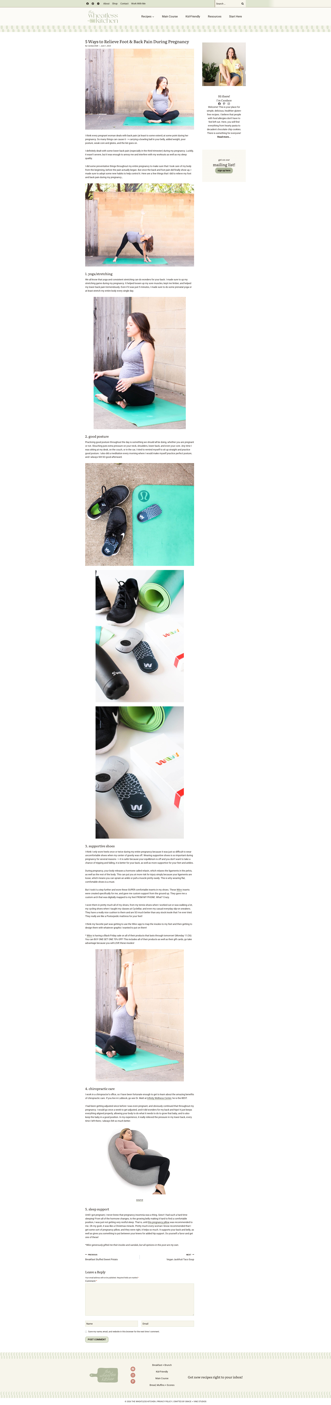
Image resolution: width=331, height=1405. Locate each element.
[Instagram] (98, 3)
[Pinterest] (93, 3)
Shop (115, 3)
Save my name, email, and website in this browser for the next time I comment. (124, 1331)
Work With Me (138, 3)
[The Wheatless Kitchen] (102, 16)
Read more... (224, 136)
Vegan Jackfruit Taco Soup (180, 1257)
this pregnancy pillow (159, 1222)
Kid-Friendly (193, 16)
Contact (124, 3)
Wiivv (179, 889)
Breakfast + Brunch (162, 1365)
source (139, 1200)
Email (145, 1323)
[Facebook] (87, 3)
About (106, 3)
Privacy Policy (164, 1401)
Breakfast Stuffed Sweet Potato (101, 1257)
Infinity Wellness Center (159, 1098)
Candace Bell (93, 46)
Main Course (170, 16)
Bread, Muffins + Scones (162, 1385)
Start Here (235, 16)
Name (89, 1323)
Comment (91, 1281)
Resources (214, 16)
